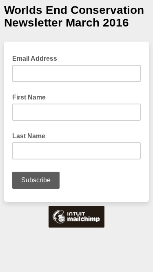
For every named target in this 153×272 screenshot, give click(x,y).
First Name (29, 97)
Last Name (28, 136)
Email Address (37, 57)
